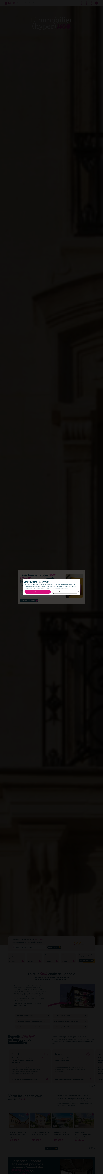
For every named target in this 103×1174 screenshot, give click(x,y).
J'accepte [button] (37, 591)
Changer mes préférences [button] (65, 591)
